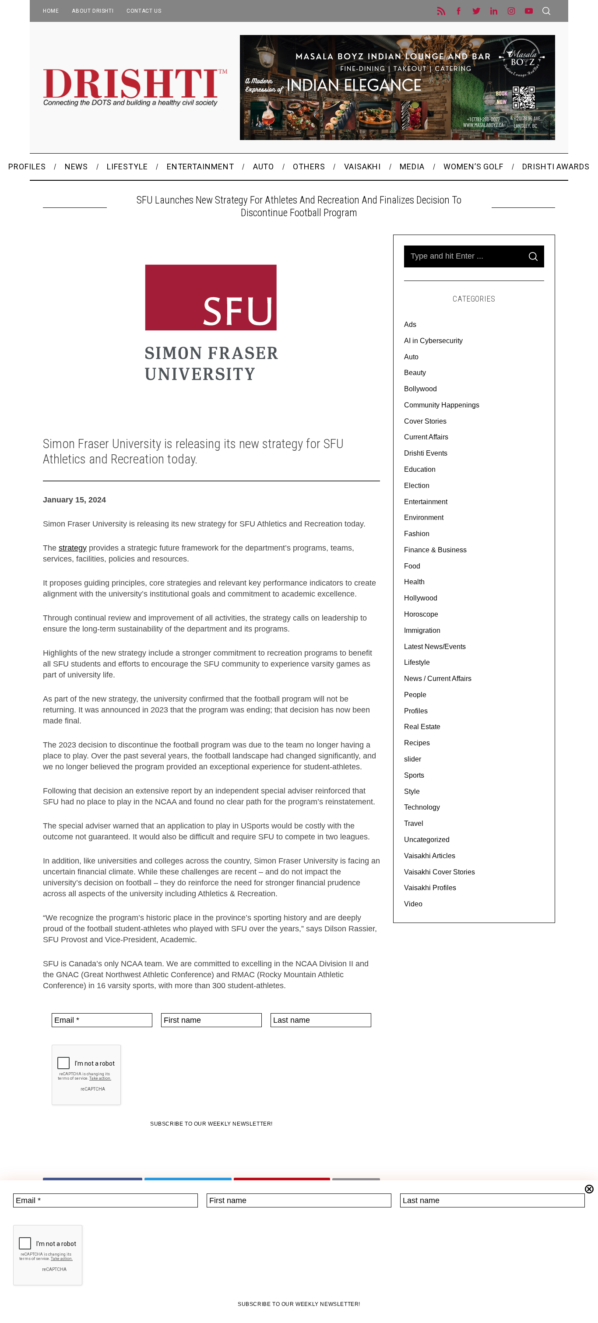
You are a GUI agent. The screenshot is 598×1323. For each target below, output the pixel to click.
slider (412, 759)
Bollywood (420, 389)
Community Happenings (441, 405)
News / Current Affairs (437, 678)
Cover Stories (425, 421)
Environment (423, 517)
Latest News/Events (435, 646)
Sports (414, 775)
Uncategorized (427, 839)
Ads (410, 324)
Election (416, 485)
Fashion (416, 533)
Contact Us (144, 11)
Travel (413, 823)
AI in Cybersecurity (433, 340)
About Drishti (92, 11)
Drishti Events (425, 453)
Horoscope (421, 614)
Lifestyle (417, 662)
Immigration (422, 630)
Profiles (416, 711)
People (415, 694)
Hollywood (420, 598)
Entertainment (425, 501)
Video (413, 904)
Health (414, 582)
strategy (73, 548)
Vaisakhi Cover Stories (439, 872)
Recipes (417, 743)
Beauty (415, 372)
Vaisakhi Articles (429, 856)
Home (51, 11)
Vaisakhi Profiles (430, 887)
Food (412, 566)
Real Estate (422, 726)
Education (420, 469)
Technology (422, 807)
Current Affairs (426, 437)
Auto (411, 357)
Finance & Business (435, 550)
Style (412, 791)
